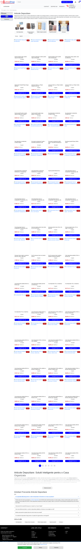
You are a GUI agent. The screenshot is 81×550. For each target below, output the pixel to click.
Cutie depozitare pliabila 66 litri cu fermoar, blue (72, 341)
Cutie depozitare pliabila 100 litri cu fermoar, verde (38, 453)
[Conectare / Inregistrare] (75, 2)
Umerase (61, 522)
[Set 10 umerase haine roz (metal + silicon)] (39, 246)
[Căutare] (59, 2)
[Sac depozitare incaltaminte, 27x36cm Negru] (22, 132)
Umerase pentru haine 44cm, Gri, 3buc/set (55, 228)
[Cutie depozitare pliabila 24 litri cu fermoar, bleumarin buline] (73, 359)
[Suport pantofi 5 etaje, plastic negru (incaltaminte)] (22, 47)
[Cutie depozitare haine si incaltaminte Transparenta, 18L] (22, 218)
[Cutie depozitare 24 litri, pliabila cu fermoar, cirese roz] (56, 302)
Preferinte (56, 547)
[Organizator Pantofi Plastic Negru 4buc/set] (22, 75)
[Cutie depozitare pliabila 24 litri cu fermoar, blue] (56, 415)
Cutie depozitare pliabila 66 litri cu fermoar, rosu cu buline (55, 341)
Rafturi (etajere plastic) (42, 522)
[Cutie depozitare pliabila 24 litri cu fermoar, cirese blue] (73, 302)
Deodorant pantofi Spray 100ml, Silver (72, 142)
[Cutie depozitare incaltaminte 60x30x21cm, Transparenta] (22, 161)
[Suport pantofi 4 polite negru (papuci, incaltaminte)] (39, 104)
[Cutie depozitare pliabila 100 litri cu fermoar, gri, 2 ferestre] (39, 415)
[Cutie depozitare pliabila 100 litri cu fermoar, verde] (39, 443)
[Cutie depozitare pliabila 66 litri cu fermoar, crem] (39, 387)
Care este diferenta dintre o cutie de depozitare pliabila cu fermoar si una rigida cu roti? (34, 509)
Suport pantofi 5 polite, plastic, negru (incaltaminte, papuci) (21, 114)
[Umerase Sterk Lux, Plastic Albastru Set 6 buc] (39, 75)
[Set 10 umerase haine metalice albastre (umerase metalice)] (56, 246)
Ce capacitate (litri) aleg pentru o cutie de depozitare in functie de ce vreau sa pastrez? (34, 496)
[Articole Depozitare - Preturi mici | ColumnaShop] (8, 2)
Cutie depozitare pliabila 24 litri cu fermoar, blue (55, 425)
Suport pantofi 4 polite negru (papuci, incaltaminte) (37, 114)
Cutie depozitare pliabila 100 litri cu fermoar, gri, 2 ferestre (38, 425)
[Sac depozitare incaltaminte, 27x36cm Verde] (56, 104)
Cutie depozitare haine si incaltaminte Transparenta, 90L (54, 199)
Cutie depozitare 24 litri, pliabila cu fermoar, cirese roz (55, 312)
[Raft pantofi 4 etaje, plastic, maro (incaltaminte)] (73, 47)
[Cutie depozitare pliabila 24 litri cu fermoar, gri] (73, 246)
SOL (66, 532)
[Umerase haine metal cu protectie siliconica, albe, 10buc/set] (22, 246)
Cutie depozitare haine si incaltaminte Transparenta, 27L (71, 199)
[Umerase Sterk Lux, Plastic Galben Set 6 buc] (56, 75)
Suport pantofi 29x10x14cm (54, 170)
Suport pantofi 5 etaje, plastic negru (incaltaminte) (21, 57)
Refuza (40, 547)
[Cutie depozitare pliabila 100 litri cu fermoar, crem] (56, 443)
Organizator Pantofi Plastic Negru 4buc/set (22, 85)
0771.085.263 (72, 7)
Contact (46, 6)
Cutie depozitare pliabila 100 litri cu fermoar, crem (55, 453)
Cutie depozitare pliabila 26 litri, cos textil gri (71, 453)
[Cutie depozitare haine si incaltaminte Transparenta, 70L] (22, 189)
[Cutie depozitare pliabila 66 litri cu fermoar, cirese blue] (22, 330)
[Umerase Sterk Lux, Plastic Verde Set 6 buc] (73, 75)
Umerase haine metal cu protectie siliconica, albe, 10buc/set (22, 256)
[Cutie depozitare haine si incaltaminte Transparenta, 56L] (39, 189)
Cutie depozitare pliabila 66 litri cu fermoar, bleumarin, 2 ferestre (72, 397)
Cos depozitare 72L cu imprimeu (55, 283)
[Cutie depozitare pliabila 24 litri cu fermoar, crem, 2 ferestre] (22, 415)
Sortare (16, 36)
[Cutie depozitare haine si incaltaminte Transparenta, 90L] (56, 189)
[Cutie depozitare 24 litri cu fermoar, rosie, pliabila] (39, 330)
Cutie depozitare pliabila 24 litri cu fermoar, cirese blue (72, 312)
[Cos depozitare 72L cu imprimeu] (56, 274)
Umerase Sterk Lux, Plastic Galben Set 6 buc (55, 85)
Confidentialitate (52, 534)
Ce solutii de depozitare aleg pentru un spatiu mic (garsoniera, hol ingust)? (32, 515)
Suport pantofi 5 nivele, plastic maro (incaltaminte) (54, 57)
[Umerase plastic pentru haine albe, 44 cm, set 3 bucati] (39, 218)
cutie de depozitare (35, 499)
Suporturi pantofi (53, 522)
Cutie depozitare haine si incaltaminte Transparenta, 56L (37, 199)
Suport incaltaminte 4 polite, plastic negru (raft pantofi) (38, 57)
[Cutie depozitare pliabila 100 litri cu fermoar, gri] (39, 274)
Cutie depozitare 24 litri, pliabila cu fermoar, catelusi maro (55, 369)
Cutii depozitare (19, 522)
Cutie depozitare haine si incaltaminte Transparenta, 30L (71, 171)
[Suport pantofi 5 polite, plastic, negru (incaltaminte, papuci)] (22, 104)
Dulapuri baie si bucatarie (30, 522)
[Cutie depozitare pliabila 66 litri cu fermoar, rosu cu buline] (56, 330)
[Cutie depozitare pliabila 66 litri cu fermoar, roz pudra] (22, 359)
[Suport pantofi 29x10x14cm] (56, 161)
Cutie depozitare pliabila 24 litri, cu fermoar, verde (22, 453)
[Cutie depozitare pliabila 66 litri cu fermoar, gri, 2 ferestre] (56, 387)
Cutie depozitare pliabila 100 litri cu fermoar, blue (72, 425)
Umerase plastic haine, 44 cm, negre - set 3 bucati (71, 228)
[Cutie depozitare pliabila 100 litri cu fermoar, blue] (73, 415)
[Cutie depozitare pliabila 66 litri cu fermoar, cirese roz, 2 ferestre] (39, 302)
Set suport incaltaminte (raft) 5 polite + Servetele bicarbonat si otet (54, 142)
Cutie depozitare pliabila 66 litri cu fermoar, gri (22, 284)
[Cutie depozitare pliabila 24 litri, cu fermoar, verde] (22, 443)
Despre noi (54, 6)
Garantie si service (52, 531)
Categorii (6, 6)
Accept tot (25, 547)
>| (54, 465)
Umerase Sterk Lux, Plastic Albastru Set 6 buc (37, 85)
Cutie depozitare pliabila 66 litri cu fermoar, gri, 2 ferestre (55, 397)
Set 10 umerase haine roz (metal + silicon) (38, 256)
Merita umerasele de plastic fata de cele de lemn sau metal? (28, 512)
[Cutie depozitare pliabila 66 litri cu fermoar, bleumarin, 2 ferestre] (73, 387)
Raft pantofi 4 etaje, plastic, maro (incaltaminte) (72, 57)
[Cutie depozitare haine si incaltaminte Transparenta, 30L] (73, 161)
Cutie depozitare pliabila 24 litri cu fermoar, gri (72, 256)
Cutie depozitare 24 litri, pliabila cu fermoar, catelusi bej (38, 369)
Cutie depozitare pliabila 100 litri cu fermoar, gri (38, 284)
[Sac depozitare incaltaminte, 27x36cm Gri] (73, 104)
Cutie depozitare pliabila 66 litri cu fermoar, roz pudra (22, 369)
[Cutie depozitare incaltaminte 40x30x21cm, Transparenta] (39, 161)
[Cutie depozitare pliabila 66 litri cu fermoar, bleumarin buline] (22, 387)
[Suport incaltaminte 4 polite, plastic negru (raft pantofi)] (39, 47)
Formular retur (34, 537)
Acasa (33, 531)
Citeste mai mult (47, 487)
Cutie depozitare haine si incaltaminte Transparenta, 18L (21, 228)
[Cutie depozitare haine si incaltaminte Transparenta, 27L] (73, 189)
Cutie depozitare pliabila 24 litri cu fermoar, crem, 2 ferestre (22, 425)
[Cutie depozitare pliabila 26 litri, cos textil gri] (73, 443)
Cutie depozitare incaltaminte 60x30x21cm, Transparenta (21, 171)
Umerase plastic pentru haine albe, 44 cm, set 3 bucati (38, 228)
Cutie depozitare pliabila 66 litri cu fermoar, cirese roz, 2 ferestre (38, 312)
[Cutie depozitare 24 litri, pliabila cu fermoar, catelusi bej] (39, 359)
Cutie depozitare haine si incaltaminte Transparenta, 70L (21, 199)
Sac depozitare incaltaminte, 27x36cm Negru (21, 142)
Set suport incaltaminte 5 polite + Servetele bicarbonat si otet (38, 142)
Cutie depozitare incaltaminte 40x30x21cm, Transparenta (37, 171)
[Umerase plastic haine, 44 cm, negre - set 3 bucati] (73, 218)
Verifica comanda (67, 1)
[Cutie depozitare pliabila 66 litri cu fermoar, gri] (22, 274)
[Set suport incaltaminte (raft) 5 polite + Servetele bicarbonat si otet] (56, 132)
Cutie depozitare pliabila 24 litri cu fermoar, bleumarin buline (72, 369)
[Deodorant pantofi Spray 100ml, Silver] (73, 132)
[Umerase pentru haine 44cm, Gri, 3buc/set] (56, 218)
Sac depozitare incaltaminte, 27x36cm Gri (71, 114)
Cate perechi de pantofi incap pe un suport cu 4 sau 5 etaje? (28, 506)
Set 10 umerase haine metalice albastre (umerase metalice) (54, 256)
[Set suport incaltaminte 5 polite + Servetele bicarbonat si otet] (39, 132)
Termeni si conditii (52, 535)
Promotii (61, 6)
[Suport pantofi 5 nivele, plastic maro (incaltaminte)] (56, 47)
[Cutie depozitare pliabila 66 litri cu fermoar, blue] (73, 330)
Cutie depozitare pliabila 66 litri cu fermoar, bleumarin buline (22, 397)
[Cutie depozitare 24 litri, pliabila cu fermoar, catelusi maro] (56, 359)
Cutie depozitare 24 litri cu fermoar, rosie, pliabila (38, 341)
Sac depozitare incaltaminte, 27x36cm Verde (54, 114)
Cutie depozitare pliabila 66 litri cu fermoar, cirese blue (22, 341)
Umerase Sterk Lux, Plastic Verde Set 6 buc (72, 85)
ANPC (67, 531)
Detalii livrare (51, 532)
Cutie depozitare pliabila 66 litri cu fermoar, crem (38, 397)
